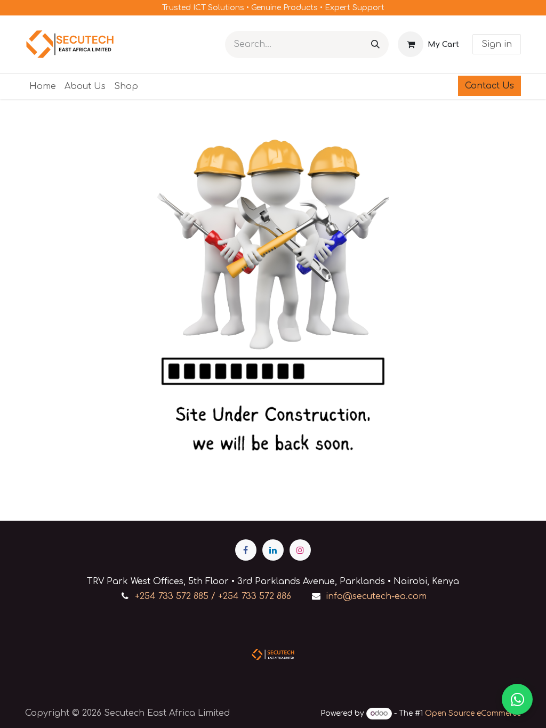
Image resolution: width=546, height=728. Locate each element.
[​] (245, 550)
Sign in (496, 44)
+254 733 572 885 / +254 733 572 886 (213, 596)
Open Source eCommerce (473, 713)
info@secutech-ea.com (376, 596)
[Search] (375, 44)
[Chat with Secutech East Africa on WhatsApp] (517, 699)
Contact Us (489, 86)
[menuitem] (42, 86)
